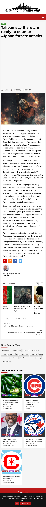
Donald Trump (24, 354)
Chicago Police (13, 354)
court (41, 354)
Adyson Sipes (8, 408)
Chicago (28, 395)
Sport (40, 395)
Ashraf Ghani (19, 319)
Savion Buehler (32, 445)
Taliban (25, 319)
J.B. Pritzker (14, 358)
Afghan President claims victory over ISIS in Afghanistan (22, 309)
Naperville (34, 354)
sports (4, 354)
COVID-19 (26, 350)
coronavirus (35, 350)
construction (24, 358)
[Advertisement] (23, 63)
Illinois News (6, 350)
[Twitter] (20, 261)
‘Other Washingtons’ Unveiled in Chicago (10, 440)
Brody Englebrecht (23, 90)
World (3, 23)
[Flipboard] (5, 261)
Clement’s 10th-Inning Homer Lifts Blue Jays (34, 440)
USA (9, 395)
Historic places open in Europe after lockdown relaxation (25, 333)
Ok (17, 503)
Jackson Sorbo (9, 482)
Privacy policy (26, 503)
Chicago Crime (16, 350)
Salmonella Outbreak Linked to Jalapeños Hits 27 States (10, 402)
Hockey (38, 358)
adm (28, 408)
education (5, 358)
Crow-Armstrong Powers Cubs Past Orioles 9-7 (32, 402)
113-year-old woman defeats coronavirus (18, 325)
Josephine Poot (9, 445)
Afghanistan (10, 319)
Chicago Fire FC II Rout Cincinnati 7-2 (11, 477)
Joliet (32, 358)
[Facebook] (15, 261)
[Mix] (10, 261)
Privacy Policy (23, 492)
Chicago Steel (6, 361)
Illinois (5, 395)
